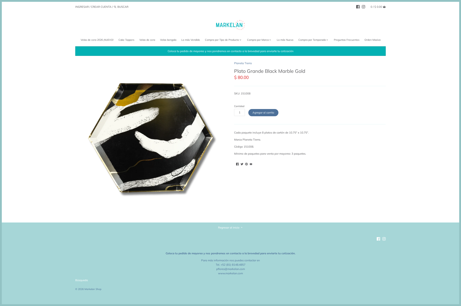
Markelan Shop (92, 289)
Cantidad (239, 106)
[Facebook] (358, 6)
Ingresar (82, 6)
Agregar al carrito (263, 112)
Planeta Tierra (243, 63)
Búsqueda (81, 280)
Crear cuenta (101, 6)
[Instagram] (363, 6)
